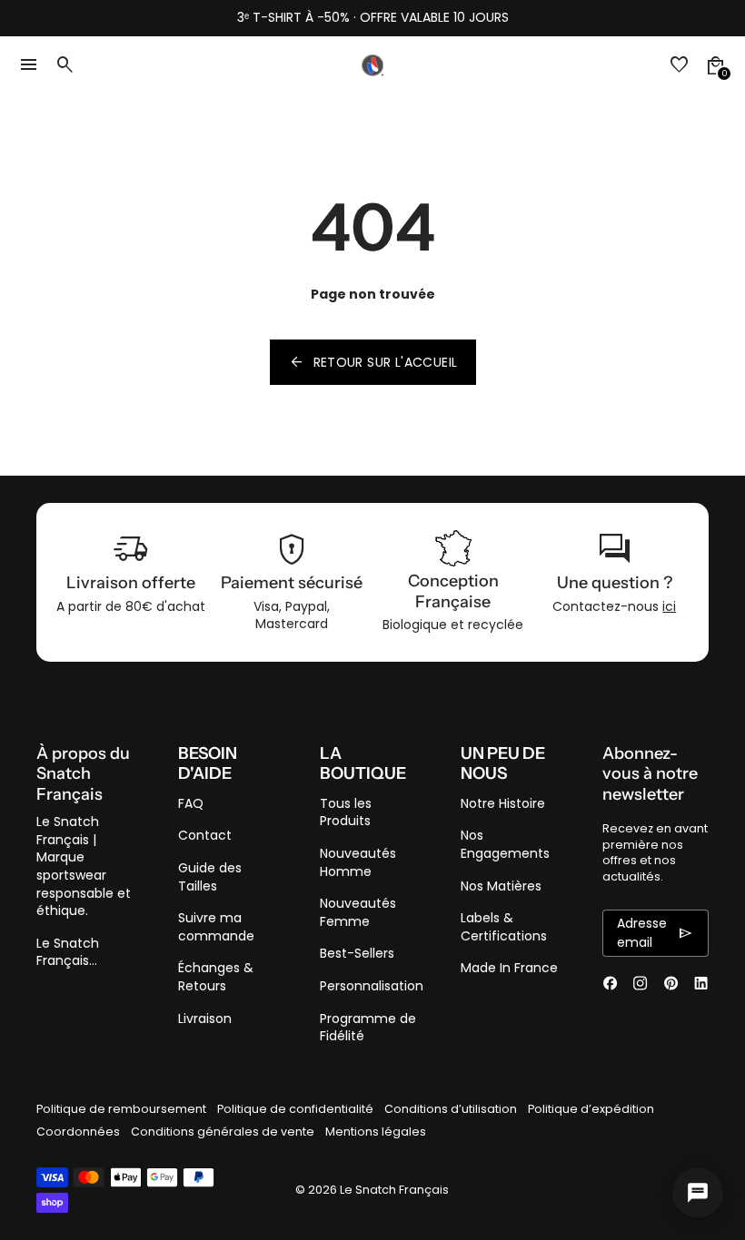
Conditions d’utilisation (450, 1109)
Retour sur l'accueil (373, 362)
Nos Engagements (505, 844)
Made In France (509, 968)
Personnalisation (371, 986)
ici (669, 606)
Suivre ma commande (216, 927)
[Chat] (697, 1192)
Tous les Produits (346, 812)
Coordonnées (78, 1131)
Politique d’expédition (591, 1109)
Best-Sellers (357, 953)
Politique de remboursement (121, 1109)
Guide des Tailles (210, 877)
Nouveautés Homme (358, 862)
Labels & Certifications (504, 927)
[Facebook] (610, 983)
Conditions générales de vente (222, 1131)
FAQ (191, 803)
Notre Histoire (503, 803)
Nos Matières (501, 886)
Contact (205, 835)
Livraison (205, 1018)
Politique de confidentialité (295, 1109)
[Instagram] (640, 983)
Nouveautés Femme (358, 912)
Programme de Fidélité (368, 1027)
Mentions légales (375, 1131)
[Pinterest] (671, 983)
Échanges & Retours (215, 977)
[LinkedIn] (701, 983)
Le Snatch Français (394, 1189)
